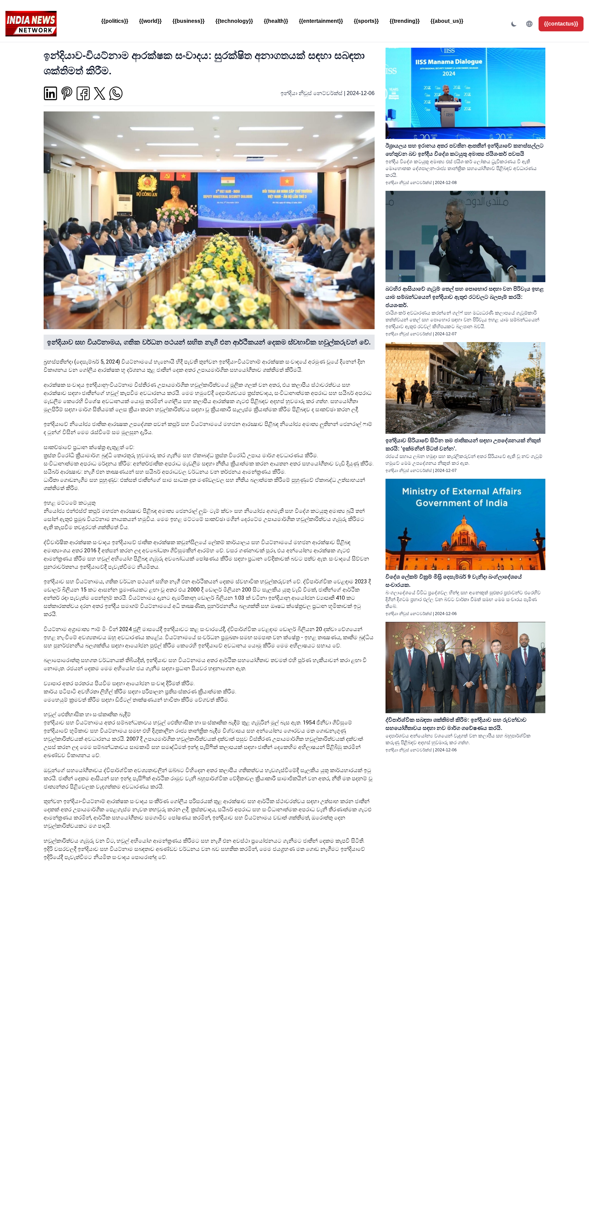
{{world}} (150, 21)
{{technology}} (234, 21)
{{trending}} (405, 21)
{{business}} (188, 21)
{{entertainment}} (321, 21)
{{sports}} (366, 21)
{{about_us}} (447, 21)
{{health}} (276, 21)
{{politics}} (114, 21)
